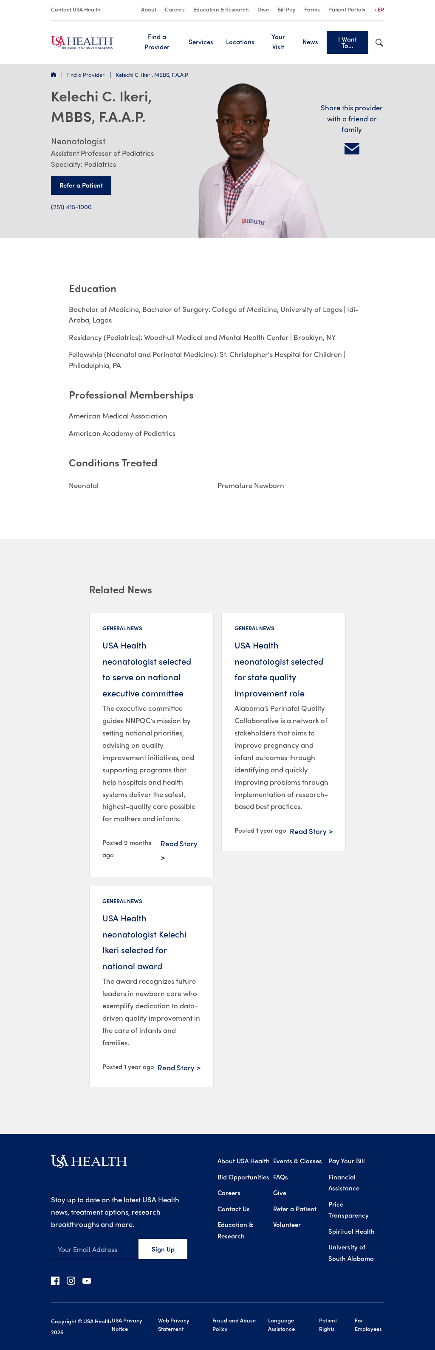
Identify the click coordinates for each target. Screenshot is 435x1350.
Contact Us (234, 1208)
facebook (55, 1280)
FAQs (280, 1177)
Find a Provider (156, 41)
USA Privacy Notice (127, 1324)
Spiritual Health (351, 1231)
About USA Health (244, 1160)
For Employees (368, 1324)
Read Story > (179, 850)
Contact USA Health (76, 9)
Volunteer (287, 1224)
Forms (312, 9)
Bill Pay (286, 9)
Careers (175, 9)
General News (122, 628)
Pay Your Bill (346, 1160)
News (310, 41)
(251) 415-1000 (71, 206)
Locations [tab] (240, 41)
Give (263, 9)
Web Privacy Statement (173, 1324)
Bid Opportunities (243, 1177)
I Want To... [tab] (347, 42)
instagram (71, 1280)
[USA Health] (89, 1164)
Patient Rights (328, 1324)
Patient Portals (346, 9)
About (148, 9)
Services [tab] (201, 41)
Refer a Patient (81, 185)
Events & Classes (297, 1160)
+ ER (379, 9)
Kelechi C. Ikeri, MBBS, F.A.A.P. (152, 74)
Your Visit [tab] (278, 41)
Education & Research (221, 9)
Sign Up (163, 1249)
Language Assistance (281, 1324)
